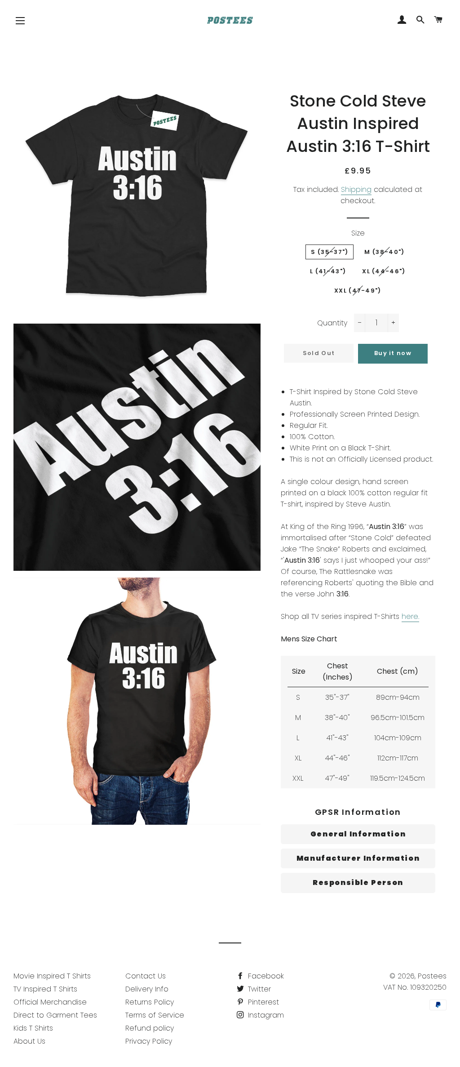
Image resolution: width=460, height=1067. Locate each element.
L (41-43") (328, 271)
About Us (29, 1041)
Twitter (258, 989)
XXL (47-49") (357, 290)
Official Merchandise (50, 1002)
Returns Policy (149, 1002)
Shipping (356, 189)
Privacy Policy (148, 1041)
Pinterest (262, 1002)
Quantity (332, 323)
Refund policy (149, 1028)
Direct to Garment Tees (55, 1015)
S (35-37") (329, 252)
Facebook (265, 976)
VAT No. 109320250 (415, 987)
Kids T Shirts (33, 1028)
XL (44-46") (383, 271)
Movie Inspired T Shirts (52, 976)
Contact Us (145, 976)
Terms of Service (154, 1015)
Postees (432, 976)
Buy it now (392, 353)
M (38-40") (384, 252)
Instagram (265, 1015)
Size (358, 233)
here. (410, 616)
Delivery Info (146, 989)
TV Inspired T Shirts (45, 989)
